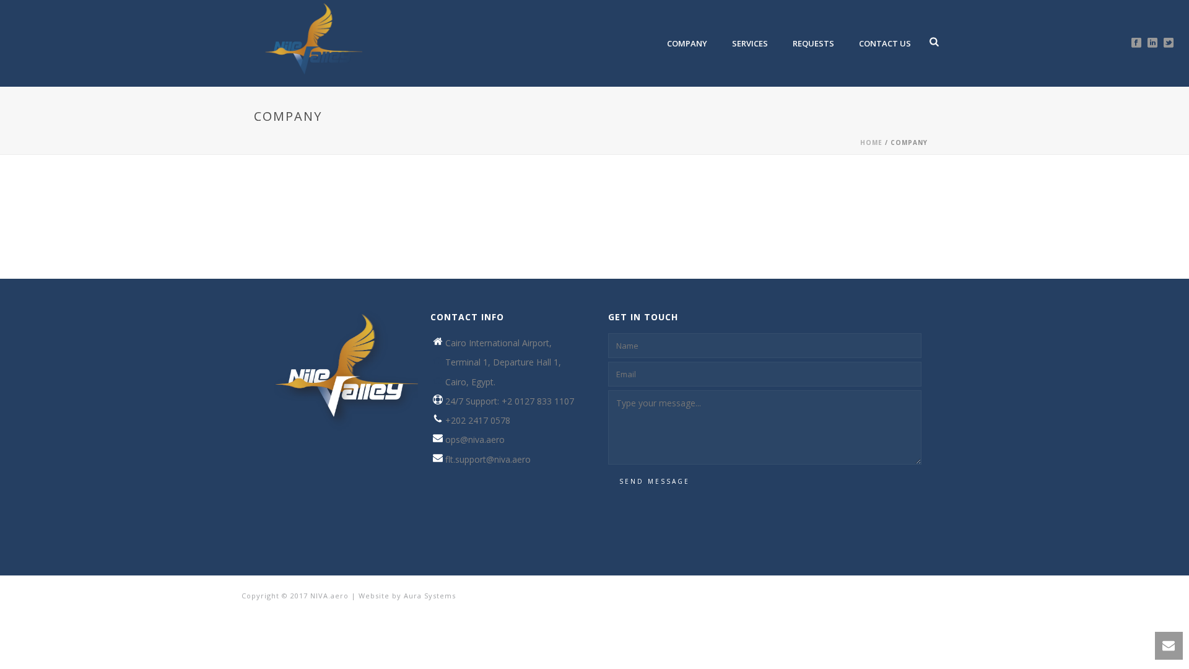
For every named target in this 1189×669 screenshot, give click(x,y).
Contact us (885, 43)
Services (750, 43)
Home (871, 142)
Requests (813, 43)
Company (687, 43)
